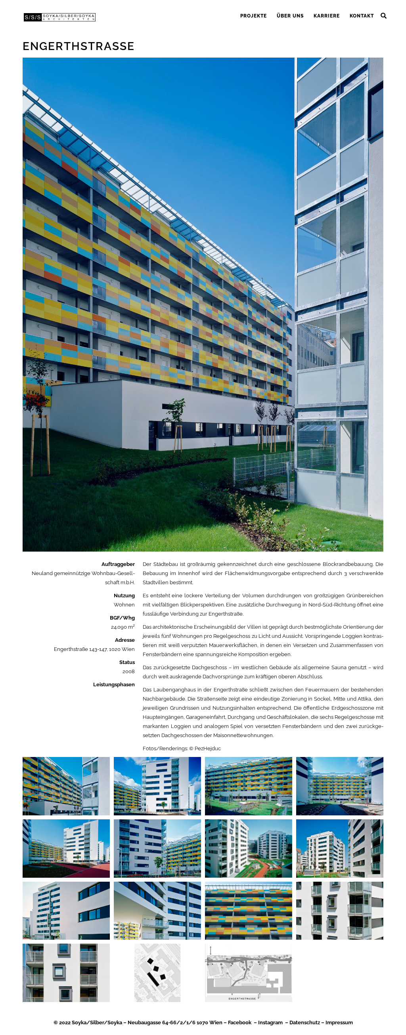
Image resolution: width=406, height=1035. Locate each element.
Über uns (290, 16)
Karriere (327, 16)
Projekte (253, 16)
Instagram (270, 1022)
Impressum (339, 1022)
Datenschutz (304, 1022)
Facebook (239, 1022)
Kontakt (362, 16)
